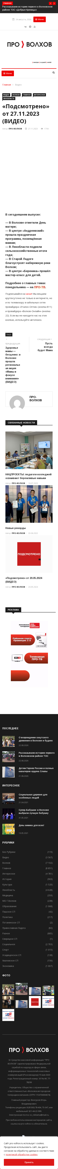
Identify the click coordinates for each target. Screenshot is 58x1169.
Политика (7, 917)
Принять (29, 1162)
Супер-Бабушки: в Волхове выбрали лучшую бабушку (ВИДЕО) (34, 813)
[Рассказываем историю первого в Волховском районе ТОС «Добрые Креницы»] (9, 757)
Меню (40, 19)
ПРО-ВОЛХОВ (15, 128)
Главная (7, 84)
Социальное (8, 944)
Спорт (5, 949)
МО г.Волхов (9, 900)
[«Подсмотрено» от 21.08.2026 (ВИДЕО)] (35, 1007)
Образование (9, 906)
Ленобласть (8, 98)
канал (28, 293)
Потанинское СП (11, 922)
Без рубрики (8, 851)
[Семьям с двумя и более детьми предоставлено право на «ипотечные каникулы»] (22, 1007)
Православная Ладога (14, 927)
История (6, 879)
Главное (27, 95)
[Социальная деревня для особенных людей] (9, 799)
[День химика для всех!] (9, 830)
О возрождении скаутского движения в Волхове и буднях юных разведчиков (36, 740)
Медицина (7, 895)
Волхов (16, 95)
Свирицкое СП (9, 938)
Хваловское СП (10, 960)
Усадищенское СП (11, 955)
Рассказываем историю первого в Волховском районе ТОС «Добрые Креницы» (37, 756)
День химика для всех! (31, 825)
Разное (6, 933)
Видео (18, 84)
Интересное (39, 95)
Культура (7, 884)
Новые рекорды (15, 528)
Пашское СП (8, 911)
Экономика (8, 965)
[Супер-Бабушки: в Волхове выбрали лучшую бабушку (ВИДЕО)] (9, 814)
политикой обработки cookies (22, 1154)
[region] (29, 1152)
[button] (50, 3)
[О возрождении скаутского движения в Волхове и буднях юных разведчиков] (9, 742)
